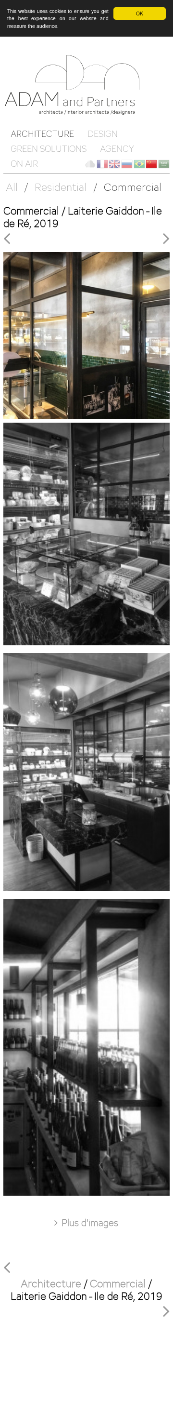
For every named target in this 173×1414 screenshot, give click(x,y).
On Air (24, 163)
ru (127, 164)
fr (102, 164)
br (139, 164)
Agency (117, 148)
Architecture (42, 133)
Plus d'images (90, 1222)
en (114, 164)
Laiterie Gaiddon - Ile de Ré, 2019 (86, 1296)
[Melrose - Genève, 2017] (9, 238)
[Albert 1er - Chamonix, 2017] (166, 238)
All (12, 187)
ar (164, 164)
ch (151, 164)
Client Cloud (90, 164)
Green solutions (48, 148)
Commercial (132, 187)
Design (102, 133)
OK (139, 13)
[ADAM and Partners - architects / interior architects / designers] (75, 84)
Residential (60, 187)
